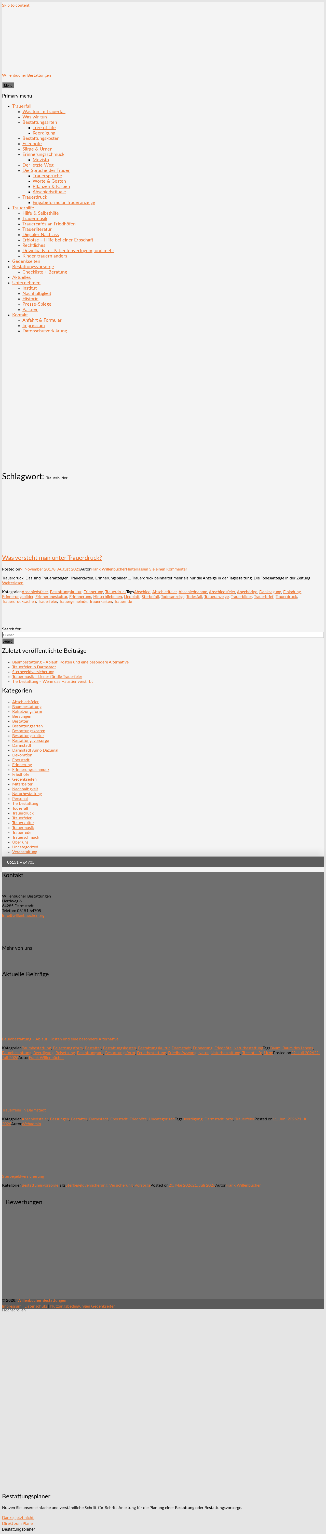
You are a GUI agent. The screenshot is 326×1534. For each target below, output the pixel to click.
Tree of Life (44, 128)
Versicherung (121, 1185)
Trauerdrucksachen (19, 602)
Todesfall (194, 597)
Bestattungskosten (41, 138)
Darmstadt (21, 745)
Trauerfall (21, 106)
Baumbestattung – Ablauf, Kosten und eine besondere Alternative (70, 662)
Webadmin (31, 1124)
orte (229, 1119)
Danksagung (270, 592)
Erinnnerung (80, 597)
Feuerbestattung (151, 1053)
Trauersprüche (47, 176)
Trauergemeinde (73, 602)
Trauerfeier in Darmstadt (34, 667)
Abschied (142, 592)
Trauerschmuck (25, 837)
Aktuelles (21, 277)
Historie (30, 299)
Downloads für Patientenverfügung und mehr (68, 251)
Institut (29, 288)
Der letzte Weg (37, 165)
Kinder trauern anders (44, 256)
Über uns (20, 842)
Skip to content (16, 5)
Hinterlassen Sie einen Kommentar (156, 569)
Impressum (33, 325)
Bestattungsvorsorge (33, 267)
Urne (268, 1053)
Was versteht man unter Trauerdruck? (52, 558)
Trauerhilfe (23, 208)
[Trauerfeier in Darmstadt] (31, 1101)
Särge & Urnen (37, 149)
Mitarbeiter (22, 784)
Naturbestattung (27, 794)
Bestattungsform (120, 1053)
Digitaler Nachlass (40, 235)
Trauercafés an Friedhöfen (49, 224)
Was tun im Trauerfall (43, 112)
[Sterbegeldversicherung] (31, 1167)
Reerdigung (44, 133)
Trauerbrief (264, 597)
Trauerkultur (23, 823)
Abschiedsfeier (35, 592)
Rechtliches (33, 245)
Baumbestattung (27, 707)
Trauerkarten (100, 602)
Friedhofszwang (182, 1053)
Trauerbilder (241, 597)
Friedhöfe (32, 144)
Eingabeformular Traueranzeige (64, 202)
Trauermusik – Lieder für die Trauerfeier (47, 677)
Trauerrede (21, 833)
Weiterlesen (12, 583)
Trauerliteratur (37, 229)
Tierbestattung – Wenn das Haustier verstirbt (52, 682)
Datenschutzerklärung (44, 331)
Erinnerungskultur (51, 597)
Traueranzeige (216, 597)
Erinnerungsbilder (17, 597)
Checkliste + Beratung (44, 272)
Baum (275, 1048)
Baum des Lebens (297, 1048)
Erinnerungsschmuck (43, 154)
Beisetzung (65, 1053)
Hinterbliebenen (107, 597)
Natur (203, 1053)
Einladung (292, 592)
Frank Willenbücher (108, 569)
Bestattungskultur (66, 592)
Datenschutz (35, 1306)
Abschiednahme (193, 592)
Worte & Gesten (49, 181)
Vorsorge (142, 1185)
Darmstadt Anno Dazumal (35, 750)
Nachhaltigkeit (36, 293)
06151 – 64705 (20, 862)
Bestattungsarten (39, 122)
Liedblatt (132, 597)
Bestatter (20, 721)
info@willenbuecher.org (23, 916)
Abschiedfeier (164, 592)
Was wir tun (34, 117)
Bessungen (21, 716)
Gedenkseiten (26, 261)
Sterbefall (150, 597)
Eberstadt (21, 760)
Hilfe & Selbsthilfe (40, 213)
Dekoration (22, 755)
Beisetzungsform (27, 712)
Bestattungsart (90, 1053)
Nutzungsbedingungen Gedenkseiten (83, 1306)
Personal (20, 799)
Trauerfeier (47, 602)
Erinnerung (93, 592)
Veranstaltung (24, 852)
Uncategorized (25, 847)
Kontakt (20, 315)
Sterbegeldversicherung (33, 672)
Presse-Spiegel (37, 304)
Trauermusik (34, 218)
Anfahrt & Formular (42, 320)
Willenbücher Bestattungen (26, 75)
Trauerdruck (34, 197)
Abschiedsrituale (49, 192)
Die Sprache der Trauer (46, 170)
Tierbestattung (25, 804)
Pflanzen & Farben (51, 186)
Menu (8, 85)
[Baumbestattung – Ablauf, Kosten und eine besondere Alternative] (31, 1030)
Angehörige (247, 592)
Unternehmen (26, 283)
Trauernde (123, 602)
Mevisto (41, 160)
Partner (30, 309)
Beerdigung (43, 1053)
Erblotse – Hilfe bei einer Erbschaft (57, 240)
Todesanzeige (172, 597)
